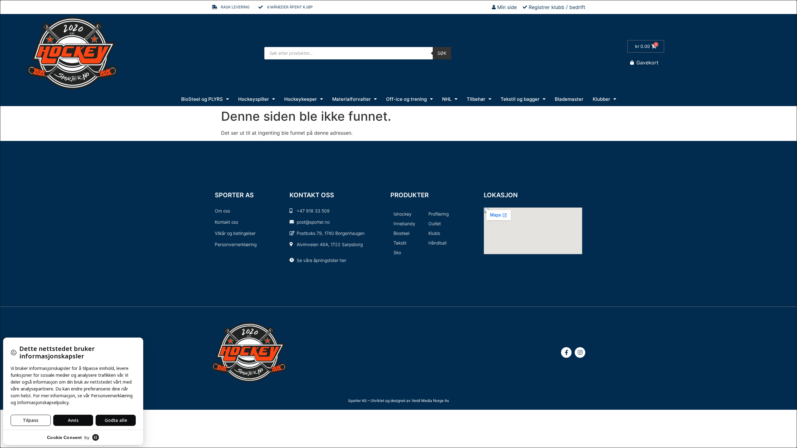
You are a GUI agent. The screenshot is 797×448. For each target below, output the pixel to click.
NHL (446, 99)
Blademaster (569, 99)
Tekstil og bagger (520, 99)
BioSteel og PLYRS (202, 99)
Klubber (601, 99)
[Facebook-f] (566, 352)
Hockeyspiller (253, 99)
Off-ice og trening (406, 99)
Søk (441, 53)
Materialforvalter (351, 99)
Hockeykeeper (300, 99)
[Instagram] (580, 352)
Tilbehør (476, 99)
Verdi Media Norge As (430, 400)
